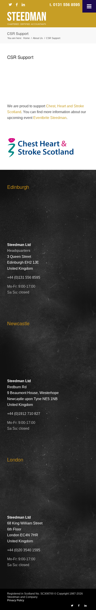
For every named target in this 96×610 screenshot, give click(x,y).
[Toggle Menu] (89, 6)
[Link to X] (10, 4)
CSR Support (17, 33)
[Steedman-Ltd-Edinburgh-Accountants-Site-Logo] (39, 18)
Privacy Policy (15, 600)
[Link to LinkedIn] (23, 4)
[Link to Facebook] (16, 4)
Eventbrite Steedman (50, 118)
